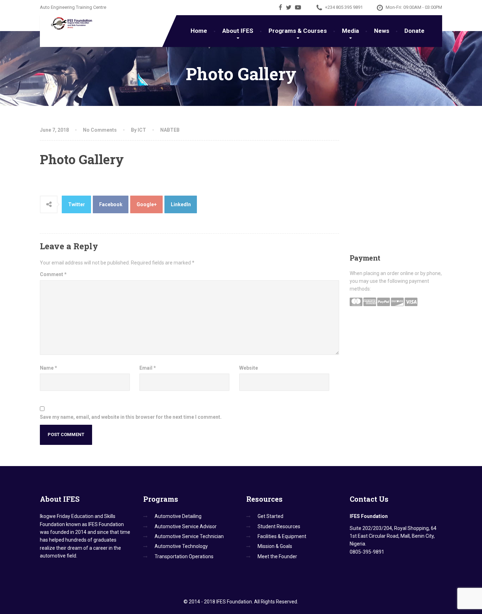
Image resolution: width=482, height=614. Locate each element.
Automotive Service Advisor (186, 526)
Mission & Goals (275, 546)
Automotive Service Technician (189, 536)
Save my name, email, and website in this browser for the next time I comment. (131, 417)
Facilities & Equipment (282, 536)
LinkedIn (181, 204)
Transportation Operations (184, 556)
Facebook (110, 204)
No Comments (100, 130)
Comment (53, 274)
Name (48, 368)
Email (147, 368)
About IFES (237, 30)
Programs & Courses (298, 30)
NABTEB (170, 130)
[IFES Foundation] (67, 23)
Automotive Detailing (178, 516)
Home (199, 30)
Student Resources (279, 526)
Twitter (76, 204)
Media (350, 30)
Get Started (270, 516)
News (381, 30)
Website (248, 368)
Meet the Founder (277, 556)
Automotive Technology (181, 546)
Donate (414, 30)
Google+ (147, 204)
